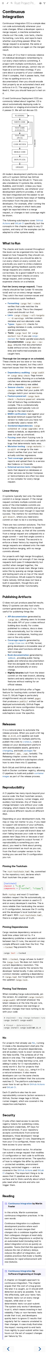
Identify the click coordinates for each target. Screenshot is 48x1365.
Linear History (10, 490)
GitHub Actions (37, 1084)
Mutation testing (16, 446)
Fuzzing (11, 437)
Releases (9, 724)
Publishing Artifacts (17, 597)
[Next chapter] (39, 1349)
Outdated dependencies (20, 425)
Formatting (13, 303)
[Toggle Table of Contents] (3, 3)
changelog (8, 750)
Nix (4, 1037)
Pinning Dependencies (15, 926)
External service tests (19, 467)
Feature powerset (17, 396)
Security (9, 1115)
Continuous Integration (14, 14)
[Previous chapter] (8, 1349)
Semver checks (16, 387)
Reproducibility (13, 787)
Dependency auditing (19, 372)
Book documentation (18, 655)
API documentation (17, 616)
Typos (11, 324)
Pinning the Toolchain (15, 866)
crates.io (27, 741)
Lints (10, 315)
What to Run (11, 243)
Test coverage (15, 458)
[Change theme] (7, 3)
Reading (8, 1196)
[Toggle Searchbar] (11, 3)
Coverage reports (17, 640)
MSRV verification (17, 414)
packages (28, 750)
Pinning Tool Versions (15, 988)
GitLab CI (19, 223)
